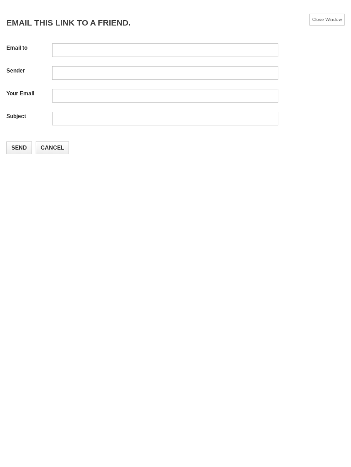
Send (19, 148)
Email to (16, 48)
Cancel (52, 148)
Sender (15, 70)
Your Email (20, 93)
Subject (16, 116)
